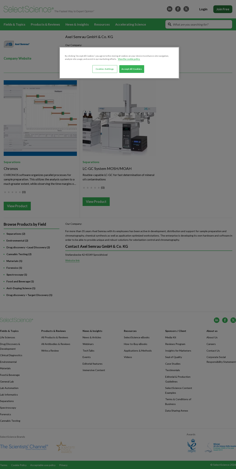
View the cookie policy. (129, 59)
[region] (119, 63)
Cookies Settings (105, 69)
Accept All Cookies (132, 69)
